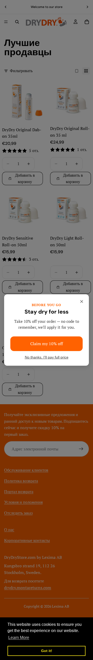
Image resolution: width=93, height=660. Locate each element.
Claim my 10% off (46, 343)
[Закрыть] (82, 301)
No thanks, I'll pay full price (46, 357)
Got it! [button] (46, 651)
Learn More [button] (18, 637)
